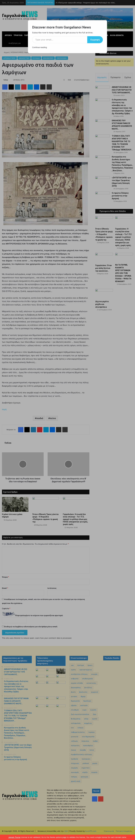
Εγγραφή (95, 39)
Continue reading (39, 47)
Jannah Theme (14, 837)
